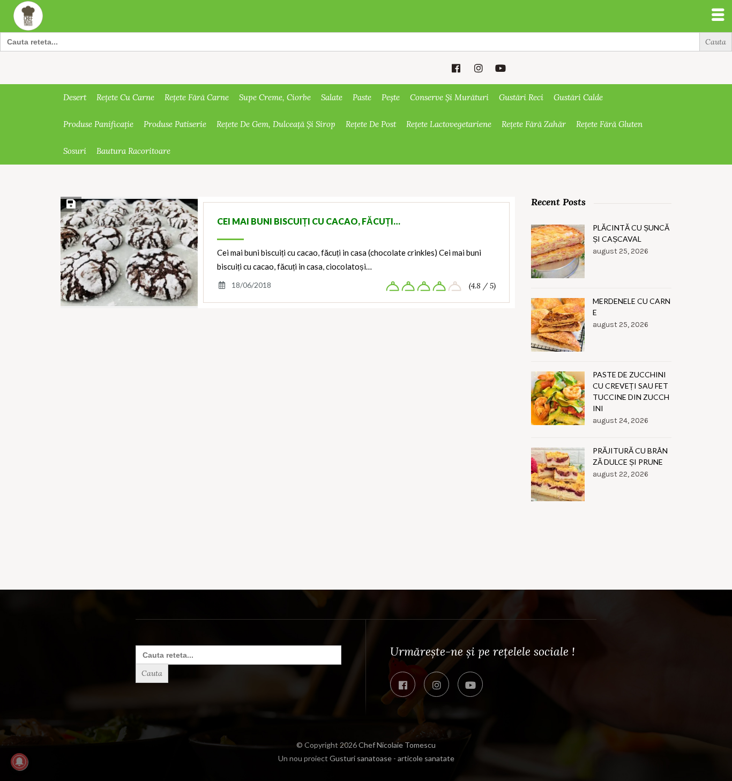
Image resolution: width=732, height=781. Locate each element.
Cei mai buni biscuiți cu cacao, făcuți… (308, 221)
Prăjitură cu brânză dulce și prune (630, 456)
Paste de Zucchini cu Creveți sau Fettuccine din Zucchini (631, 391)
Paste (362, 97)
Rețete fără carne (197, 97)
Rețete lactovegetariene (448, 124)
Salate (331, 97)
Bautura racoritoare (133, 151)
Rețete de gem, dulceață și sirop (275, 124)
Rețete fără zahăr (534, 124)
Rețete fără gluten (609, 124)
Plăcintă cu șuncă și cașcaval (631, 233)
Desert (74, 97)
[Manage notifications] (19, 761)
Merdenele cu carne (631, 306)
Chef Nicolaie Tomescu (397, 744)
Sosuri (74, 151)
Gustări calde (578, 97)
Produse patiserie (175, 124)
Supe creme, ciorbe (275, 97)
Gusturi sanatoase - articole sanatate (392, 758)
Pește (391, 97)
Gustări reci (521, 97)
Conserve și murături (449, 97)
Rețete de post (371, 124)
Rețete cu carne (125, 97)
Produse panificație (98, 124)
